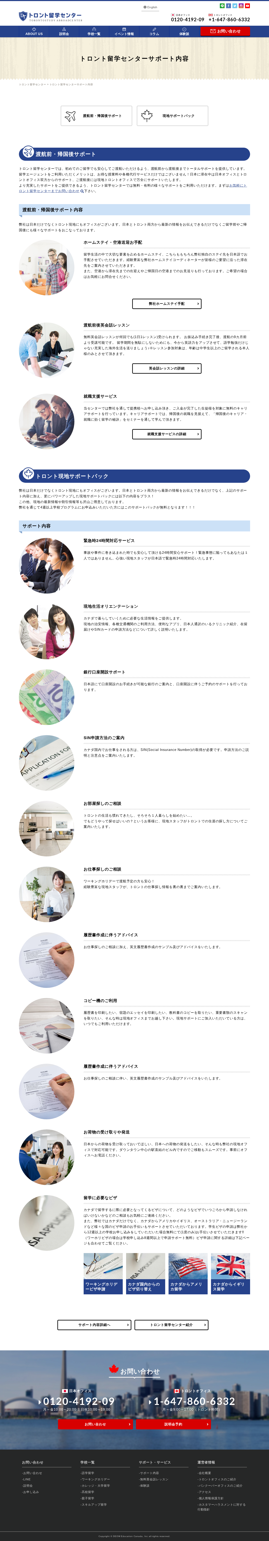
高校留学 (88, 1492)
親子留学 (88, 1498)
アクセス (205, 1492)
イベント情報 (124, 34)
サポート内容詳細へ (94, 1325)
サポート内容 (149, 1473)
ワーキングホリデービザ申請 (101, 1286)
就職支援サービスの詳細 (167, 434)
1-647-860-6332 (195, 1401)
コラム (154, 34)
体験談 (184, 34)
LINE (27, 1479)
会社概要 (205, 1473)
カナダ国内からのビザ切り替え (144, 1286)
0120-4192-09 (79, 1401)
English (152, 7)
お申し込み (31, 1492)
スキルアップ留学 (94, 1504)
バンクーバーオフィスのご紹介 (221, 1485)
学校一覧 (94, 34)
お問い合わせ (95, 1424)
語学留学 (88, 1473)
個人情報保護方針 (211, 1498)
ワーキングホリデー (96, 1479)
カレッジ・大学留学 (96, 1485)
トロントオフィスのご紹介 (218, 1479)
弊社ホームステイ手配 (167, 303)
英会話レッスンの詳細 (167, 368)
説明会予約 (173, 1424)
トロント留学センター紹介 (171, 1325)
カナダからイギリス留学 (229, 1286)
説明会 (64, 34)
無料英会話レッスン (154, 1479)
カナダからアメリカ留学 (186, 1286)
